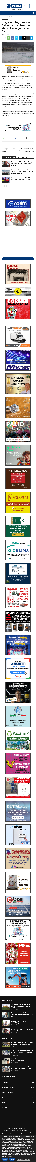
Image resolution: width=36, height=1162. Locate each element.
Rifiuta (12, 1159)
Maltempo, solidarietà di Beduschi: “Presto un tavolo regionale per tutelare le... (22, 1014)
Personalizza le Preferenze (24, 1159)
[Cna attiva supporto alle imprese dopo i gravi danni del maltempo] (6, 1061)
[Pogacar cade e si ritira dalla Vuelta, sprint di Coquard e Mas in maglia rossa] (6, 1023)
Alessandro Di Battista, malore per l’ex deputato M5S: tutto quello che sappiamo (22, 163)
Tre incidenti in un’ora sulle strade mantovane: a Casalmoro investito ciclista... (20, 1006)
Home (3, 16)
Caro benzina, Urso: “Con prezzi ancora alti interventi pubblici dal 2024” (26, 149)
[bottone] (18, 259)
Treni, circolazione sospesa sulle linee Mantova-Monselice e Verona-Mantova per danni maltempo (22, 1052)
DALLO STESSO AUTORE (23, 157)
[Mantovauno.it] (18, 6)
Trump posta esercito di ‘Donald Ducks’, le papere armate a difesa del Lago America (22, 171)
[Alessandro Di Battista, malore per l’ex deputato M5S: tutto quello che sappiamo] (6, 164)
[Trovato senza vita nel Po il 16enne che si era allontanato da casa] (6, 180)
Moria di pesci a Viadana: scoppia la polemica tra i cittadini (8, 149)
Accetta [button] (5, 1159)
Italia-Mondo (9, 16)
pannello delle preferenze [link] (27, 1153)
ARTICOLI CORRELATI (9, 157)
